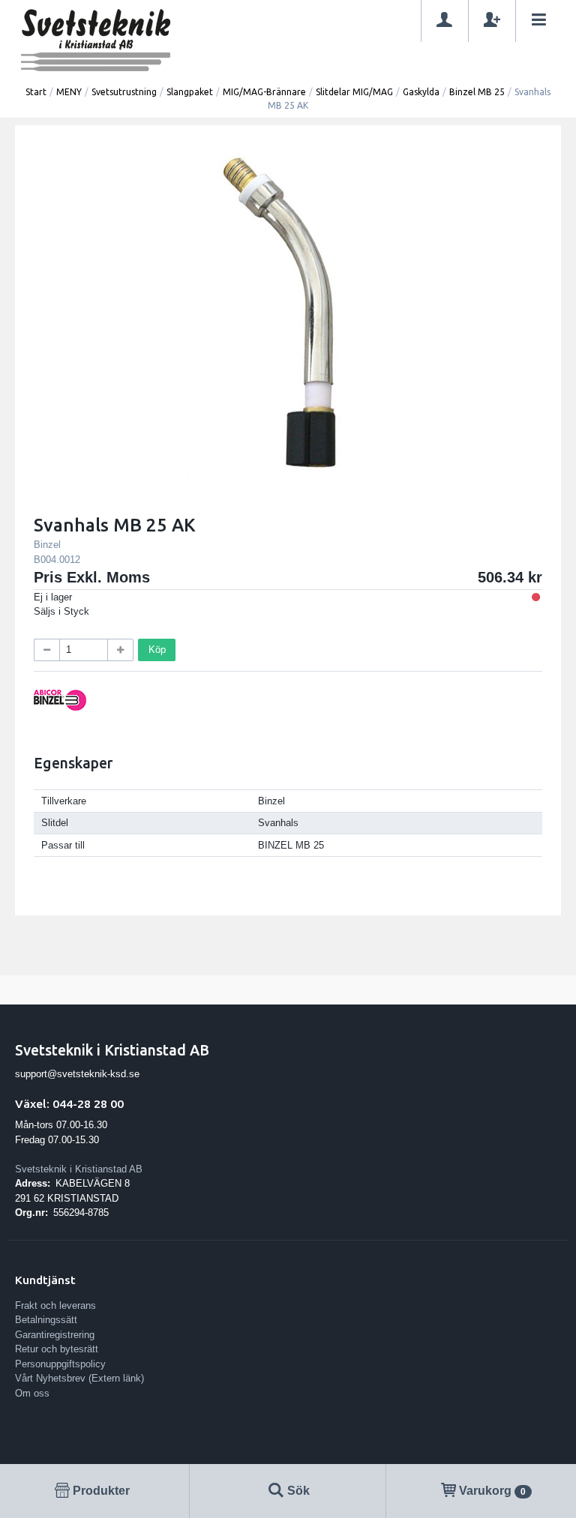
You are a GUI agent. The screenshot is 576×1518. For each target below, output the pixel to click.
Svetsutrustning (124, 92)
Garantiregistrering (54, 1334)
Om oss (32, 1393)
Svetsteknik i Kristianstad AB (78, 1169)
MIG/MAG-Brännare (264, 92)
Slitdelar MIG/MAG (354, 92)
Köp (157, 649)
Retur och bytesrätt (56, 1349)
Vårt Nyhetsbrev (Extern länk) (79, 1378)
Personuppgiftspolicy (60, 1364)
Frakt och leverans (55, 1305)
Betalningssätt (46, 1319)
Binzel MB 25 (477, 92)
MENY (69, 92)
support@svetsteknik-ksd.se (77, 1073)
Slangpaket (189, 92)
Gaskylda (421, 92)
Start (36, 92)
